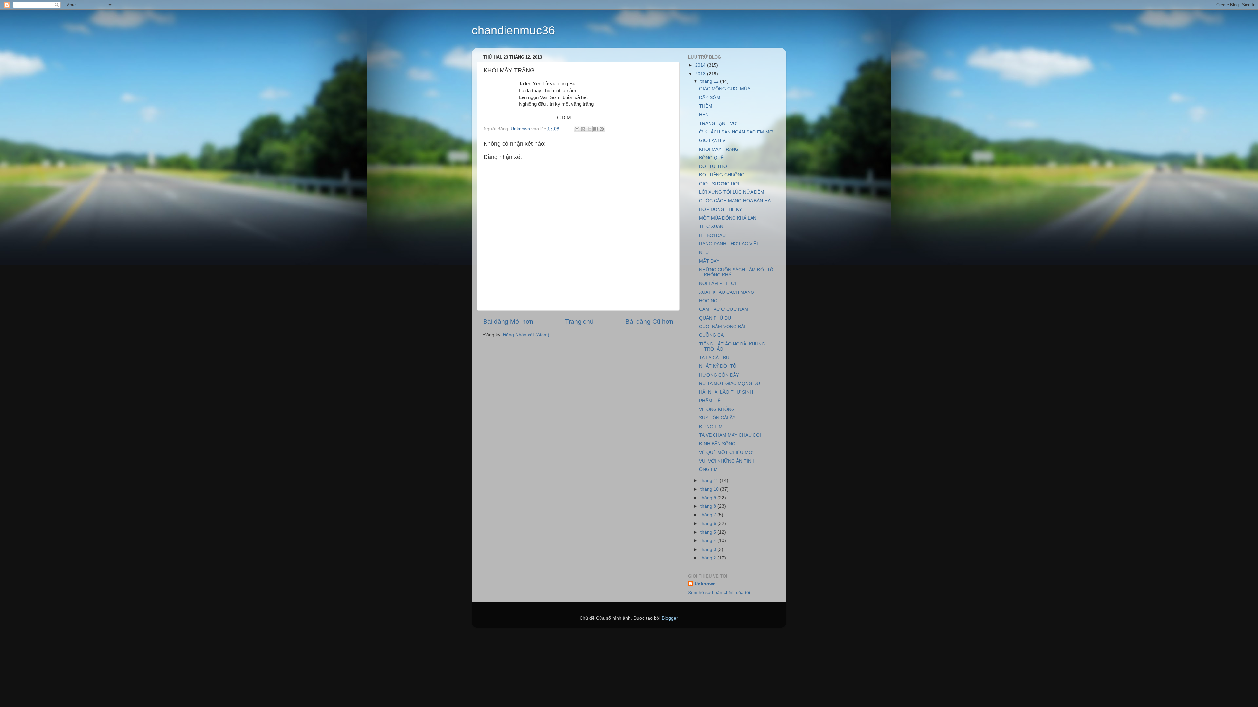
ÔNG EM (708, 469)
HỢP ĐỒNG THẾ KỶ (720, 209)
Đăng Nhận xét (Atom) (526, 334)
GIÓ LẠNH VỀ (713, 140)
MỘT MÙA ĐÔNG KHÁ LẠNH (729, 218)
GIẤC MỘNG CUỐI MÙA (724, 88)
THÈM (705, 106)
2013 (701, 73)
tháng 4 (708, 540)
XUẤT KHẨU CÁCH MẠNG (726, 292)
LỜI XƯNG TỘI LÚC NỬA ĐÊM (731, 192)
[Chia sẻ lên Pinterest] (602, 129)
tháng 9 (708, 497)
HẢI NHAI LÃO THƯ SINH (726, 392)
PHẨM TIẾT (711, 400)
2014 (701, 65)
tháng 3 (708, 549)
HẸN (704, 114)
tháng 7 (708, 514)
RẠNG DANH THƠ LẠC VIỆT (729, 243)
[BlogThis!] (583, 129)
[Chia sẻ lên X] (589, 129)
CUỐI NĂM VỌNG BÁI (722, 326)
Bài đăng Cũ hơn (649, 321)
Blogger (669, 618)
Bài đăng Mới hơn (508, 321)
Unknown (705, 583)
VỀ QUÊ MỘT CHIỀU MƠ (726, 452)
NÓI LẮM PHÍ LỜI (717, 283)
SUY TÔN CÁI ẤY (717, 417)
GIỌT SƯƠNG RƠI (719, 183)
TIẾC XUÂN (711, 226)
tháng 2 (708, 558)
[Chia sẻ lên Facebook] (595, 129)
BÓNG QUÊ (711, 157)
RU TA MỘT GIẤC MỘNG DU (729, 383)
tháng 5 (708, 532)
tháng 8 (708, 506)
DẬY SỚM (709, 97)
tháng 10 (710, 489)
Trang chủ (579, 321)
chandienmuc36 (513, 30)
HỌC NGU (710, 300)
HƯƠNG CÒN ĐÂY (719, 375)
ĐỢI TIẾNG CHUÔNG (722, 174)
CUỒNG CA (711, 335)
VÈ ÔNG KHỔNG (717, 409)
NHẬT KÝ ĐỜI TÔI (718, 366)
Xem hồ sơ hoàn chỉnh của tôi (719, 592)
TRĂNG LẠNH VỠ (718, 123)
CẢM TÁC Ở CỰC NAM (723, 309)
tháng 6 (708, 523)
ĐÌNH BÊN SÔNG (717, 443)
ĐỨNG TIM (711, 426)
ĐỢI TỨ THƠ (713, 166)
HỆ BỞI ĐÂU (712, 235)
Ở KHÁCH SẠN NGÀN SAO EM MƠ (736, 132)
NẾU (704, 252)
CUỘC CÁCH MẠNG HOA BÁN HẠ (735, 200)
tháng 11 (710, 480)
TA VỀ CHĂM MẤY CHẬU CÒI (730, 435)
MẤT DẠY (709, 261)
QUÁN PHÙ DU (715, 318)
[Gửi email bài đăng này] (577, 129)
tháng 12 (710, 81)
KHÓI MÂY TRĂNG (719, 149)
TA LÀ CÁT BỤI (715, 357)
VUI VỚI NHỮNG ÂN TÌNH (726, 461)
